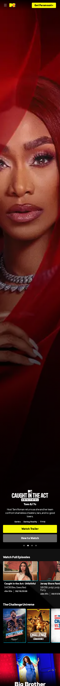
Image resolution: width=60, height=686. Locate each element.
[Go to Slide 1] (24, 545)
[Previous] (1, 579)
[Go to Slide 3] (32, 545)
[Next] (58, 579)
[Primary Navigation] (5, 5)
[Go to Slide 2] (28, 545)
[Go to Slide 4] (36, 545)
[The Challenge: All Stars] (38, 625)
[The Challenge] (14, 625)
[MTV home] (12, 5)
